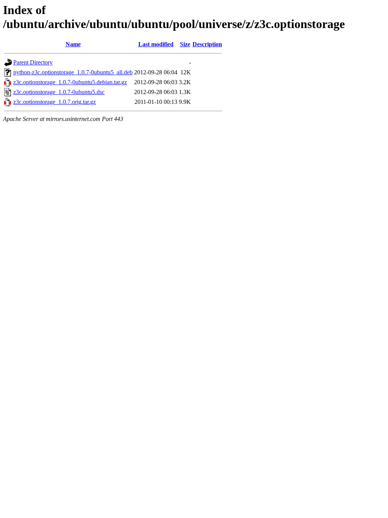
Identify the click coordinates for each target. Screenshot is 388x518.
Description (207, 44)
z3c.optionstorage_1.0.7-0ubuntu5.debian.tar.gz (70, 82)
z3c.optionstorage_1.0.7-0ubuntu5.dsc (59, 92)
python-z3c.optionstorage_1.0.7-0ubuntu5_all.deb (73, 72)
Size (185, 44)
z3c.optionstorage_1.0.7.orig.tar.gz (54, 102)
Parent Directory (33, 62)
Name (73, 44)
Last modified (156, 44)
